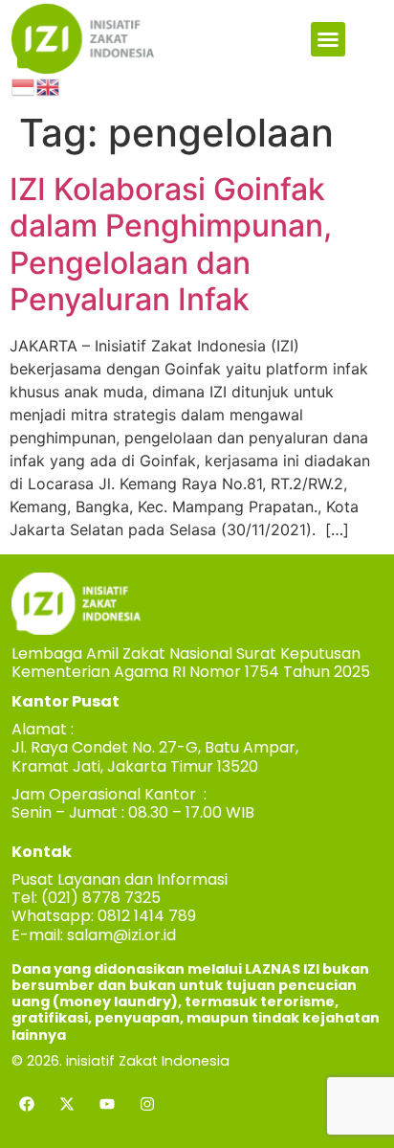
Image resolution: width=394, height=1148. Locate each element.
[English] (48, 85)
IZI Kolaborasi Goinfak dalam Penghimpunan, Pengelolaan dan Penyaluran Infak (171, 244)
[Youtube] (107, 1104)
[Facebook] (26, 1104)
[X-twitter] (67, 1104)
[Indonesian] (23, 85)
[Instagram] (147, 1104)
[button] (328, 39)
